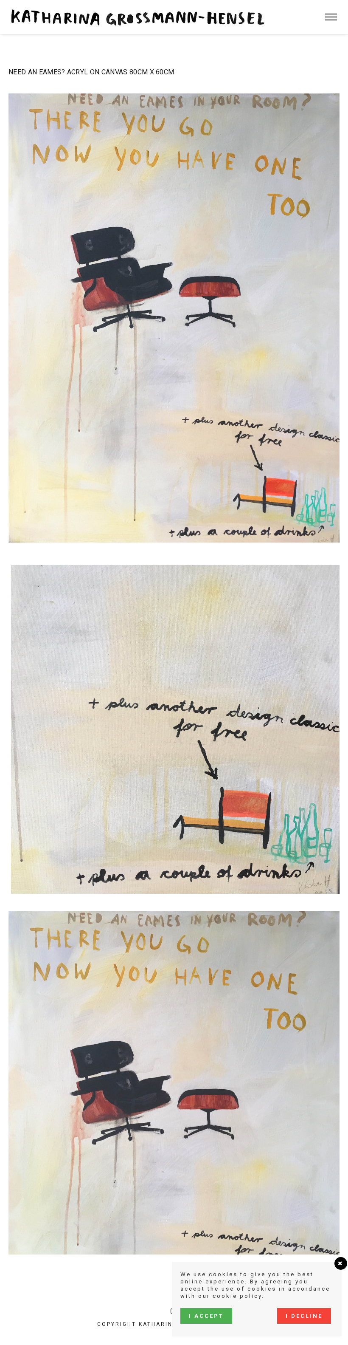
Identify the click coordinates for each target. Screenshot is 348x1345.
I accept (206, 1316)
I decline (304, 1316)
